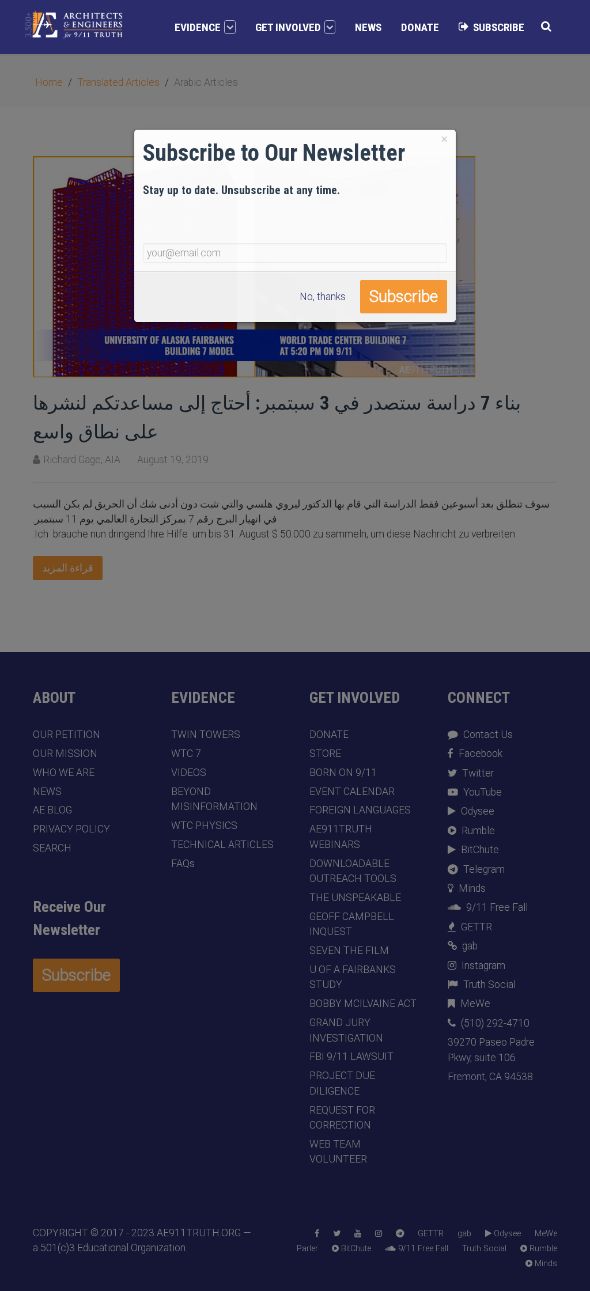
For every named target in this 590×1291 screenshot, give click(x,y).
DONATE (329, 734)
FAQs (183, 863)
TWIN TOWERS (205, 734)
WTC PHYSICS (204, 825)
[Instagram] (378, 1234)
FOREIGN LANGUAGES (360, 810)
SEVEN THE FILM (349, 950)
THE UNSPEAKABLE (355, 897)
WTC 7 (186, 753)
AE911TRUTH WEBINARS (340, 836)
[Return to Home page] (73, 25)
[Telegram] (400, 1234)
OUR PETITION (66, 734)
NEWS (47, 791)
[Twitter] (336, 1234)
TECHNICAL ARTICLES (222, 844)
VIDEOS (188, 772)
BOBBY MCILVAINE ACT (363, 1003)
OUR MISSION (65, 753)
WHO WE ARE (63, 772)
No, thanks (323, 296)
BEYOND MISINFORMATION (214, 799)
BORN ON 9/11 (343, 772)
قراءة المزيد (67, 568)
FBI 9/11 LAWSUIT (351, 1056)
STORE (325, 753)
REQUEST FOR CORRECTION (342, 1117)
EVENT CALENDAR (352, 791)
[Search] (546, 26)
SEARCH (52, 848)
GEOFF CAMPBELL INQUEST (351, 924)
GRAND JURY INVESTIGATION (346, 1030)
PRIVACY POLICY (71, 829)
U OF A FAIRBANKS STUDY (352, 977)
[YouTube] (358, 1234)
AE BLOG (52, 810)
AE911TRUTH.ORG (198, 1233)
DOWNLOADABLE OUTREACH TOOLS (352, 871)
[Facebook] (317, 1234)
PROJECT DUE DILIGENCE (342, 1083)
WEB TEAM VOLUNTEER (338, 1151)
